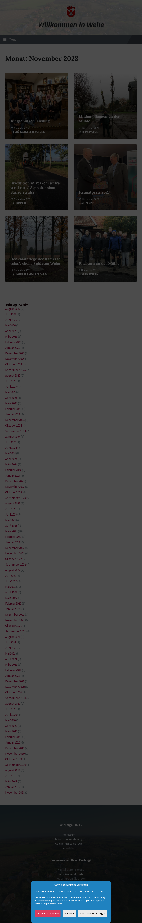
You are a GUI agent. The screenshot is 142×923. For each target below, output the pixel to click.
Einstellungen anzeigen (92, 913)
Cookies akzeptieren (48, 913)
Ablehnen (69, 913)
